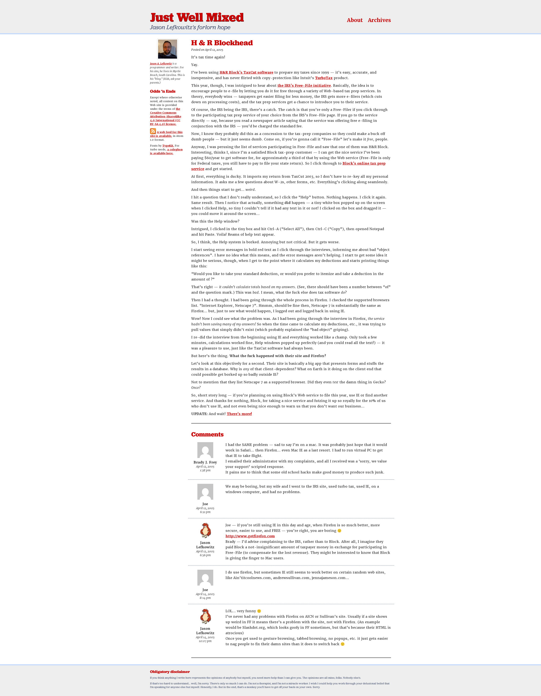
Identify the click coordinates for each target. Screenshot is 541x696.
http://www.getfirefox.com (250, 536)
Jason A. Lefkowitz (161, 63)
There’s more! (239, 414)
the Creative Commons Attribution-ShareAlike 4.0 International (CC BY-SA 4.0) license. (165, 116)
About (355, 20)
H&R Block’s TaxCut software (246, 72)
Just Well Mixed (197, 17)
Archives (379, 20)
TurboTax (324, 78)
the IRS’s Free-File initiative (304, 85)
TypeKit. (168, 145)
